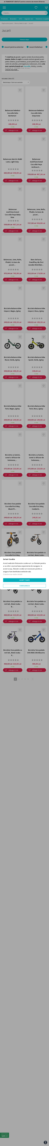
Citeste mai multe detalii (12, 574)
